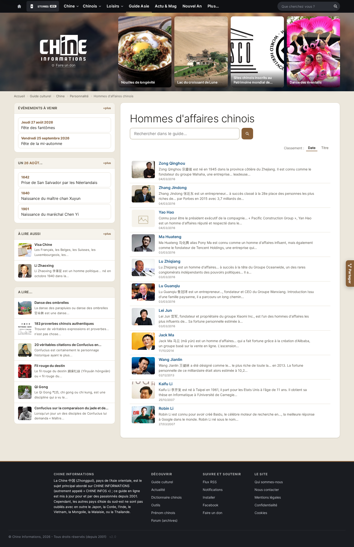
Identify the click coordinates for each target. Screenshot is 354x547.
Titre (324, 148)
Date (311, 148)
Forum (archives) (164, 520)
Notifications (213, 490)
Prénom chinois (163, 513)
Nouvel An (192, 6)
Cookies (261, 513)
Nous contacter (267, 490)
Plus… (213, 6)
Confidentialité (266, 505)
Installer (209, 497)
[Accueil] (19, 6)
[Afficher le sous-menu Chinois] (101, 6)
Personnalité (79, 96)
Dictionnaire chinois (166, 497)
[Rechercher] (335, 6)
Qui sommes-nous (269, 482)
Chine (69, 6)
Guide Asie (139, 6)
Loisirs (113, 6)
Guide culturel (40, 96)
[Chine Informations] (63, 48)
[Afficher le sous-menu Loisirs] (123, 6)
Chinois (90, 6)
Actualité (158, 490)
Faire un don (65, 65)
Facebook (210, 505)
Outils (155, 505)
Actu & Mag (166, 6)
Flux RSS (210, 482)
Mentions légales (268, 497)
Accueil (19, 96)
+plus (107, 108)
